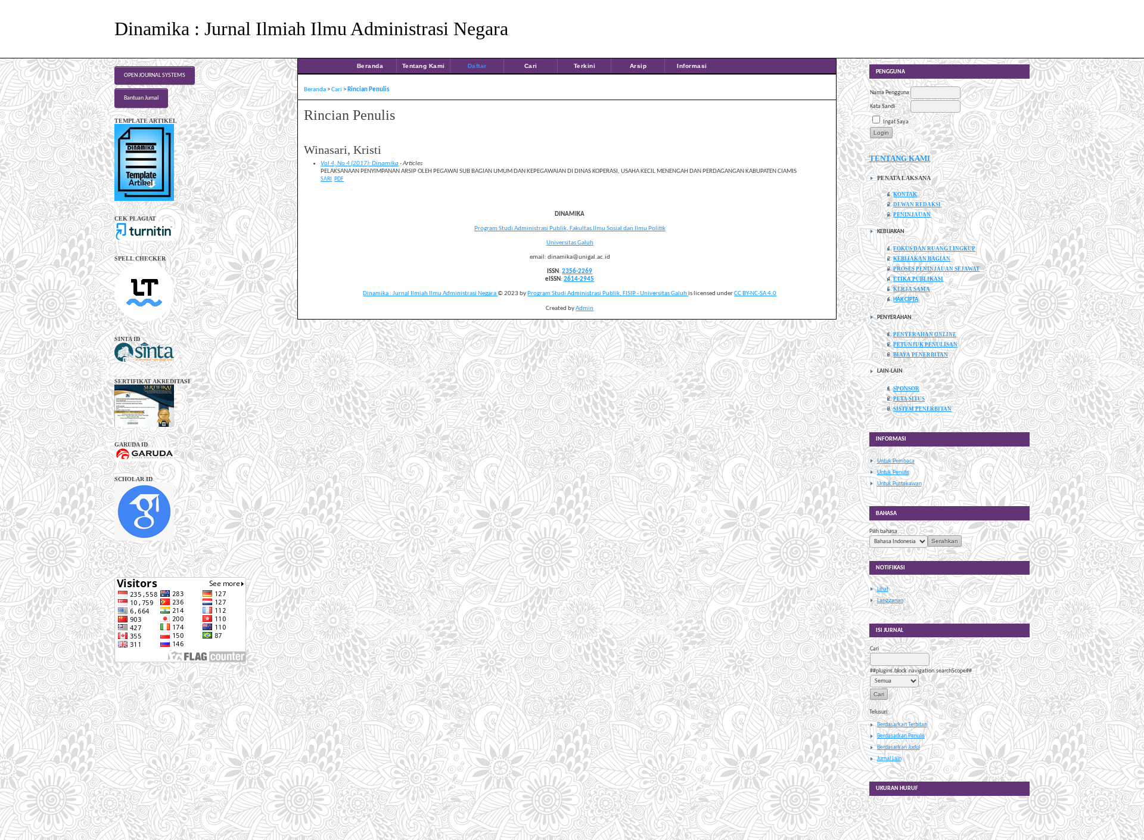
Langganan (890, 600)
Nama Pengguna (889, 92)
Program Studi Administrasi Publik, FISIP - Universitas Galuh (607, 293)
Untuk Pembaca (896, 461)
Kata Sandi (882, 106)
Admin (584, 308)
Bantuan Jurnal (141, 98)
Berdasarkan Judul (898, 747)
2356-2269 (577, 271)
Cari (530, 66)
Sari (326, 179)
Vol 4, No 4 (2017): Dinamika (360, 163)
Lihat (882, 589)
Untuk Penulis (893, 472)
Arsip (638, 66)
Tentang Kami (423, 66)
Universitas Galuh (569, 243)
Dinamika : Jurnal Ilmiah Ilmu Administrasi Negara (430, 293)
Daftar (477, 66)
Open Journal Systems (154, 75)
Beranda (370, 66)
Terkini (585, 66)
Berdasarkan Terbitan (902, 724)
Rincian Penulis (368, 89)
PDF (339, 179)
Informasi (692, 66)
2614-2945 (579, 279)
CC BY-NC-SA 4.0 (755, 293)
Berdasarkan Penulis (901, 736)
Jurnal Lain (889, 758)
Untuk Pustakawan (899, 484)
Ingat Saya (896, 122)
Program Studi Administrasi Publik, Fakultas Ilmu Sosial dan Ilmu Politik (570, 228)
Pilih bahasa (883, 531)
